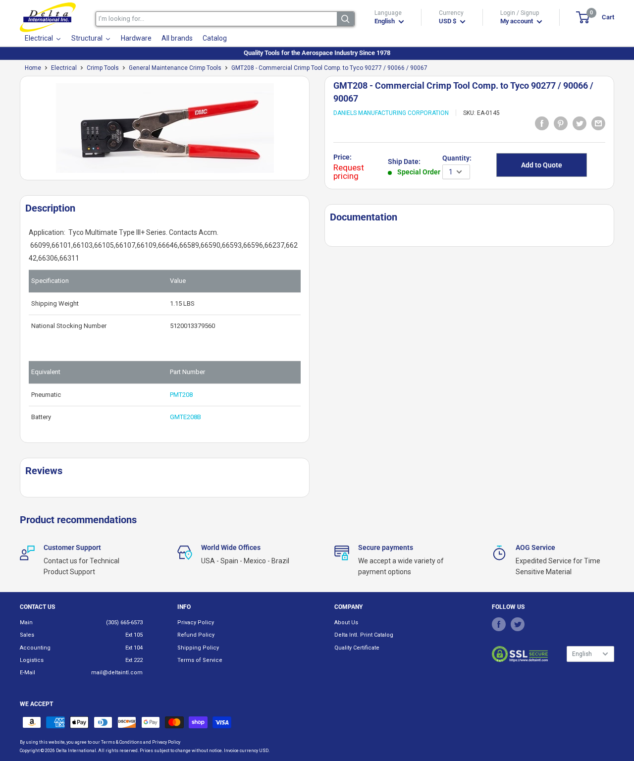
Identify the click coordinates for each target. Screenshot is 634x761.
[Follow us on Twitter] (518, 624)
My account (517, 21)
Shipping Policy (198, 648)
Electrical (64, 67)
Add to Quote (541, 165)
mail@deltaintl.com (117, 672)
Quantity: (457, 158)
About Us (346, 622)
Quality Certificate (356, 648)
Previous (15, 132)
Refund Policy (195, 635)
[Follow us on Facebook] (499, 624)
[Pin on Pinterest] (561, 123)
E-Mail (27, 672)
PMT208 (181, 394)
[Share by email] (598, 123)
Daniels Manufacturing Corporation (391, 112)
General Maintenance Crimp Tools (175, 67)
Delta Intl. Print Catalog (363, 635)
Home (33, 67)
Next (314, 132)
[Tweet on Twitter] (579, 123)
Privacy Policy (195, 622)
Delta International (76, 750)
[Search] (345, 19)
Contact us (37, 606)
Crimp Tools (103, 67)
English (582, 654)
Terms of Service (199, 660)
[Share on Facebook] (542, 123)
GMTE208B (185, 417)
